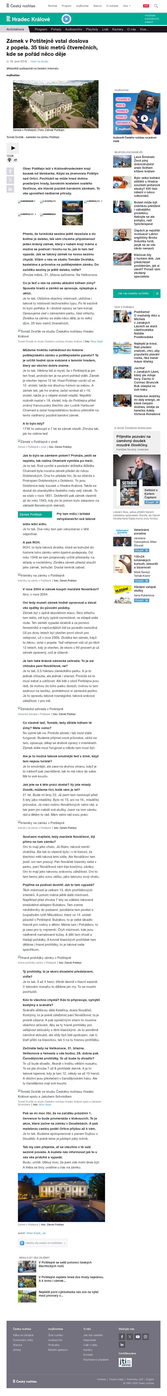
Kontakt (88, 1354)
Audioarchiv (152, 19)
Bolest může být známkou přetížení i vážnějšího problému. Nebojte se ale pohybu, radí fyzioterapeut (147, 213)
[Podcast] (9, 160)
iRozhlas (52, 6)
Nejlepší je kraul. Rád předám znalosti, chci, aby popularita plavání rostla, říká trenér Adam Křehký (146, 352)
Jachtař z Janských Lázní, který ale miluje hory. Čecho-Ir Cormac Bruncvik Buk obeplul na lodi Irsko (146, 378)
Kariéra (88, 1349)
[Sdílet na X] (10, 180)
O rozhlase (112, 6)
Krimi (119, 105)
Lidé (105, 29)
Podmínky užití (135, 1379)
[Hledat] (156, 6)
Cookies (101, 1379)
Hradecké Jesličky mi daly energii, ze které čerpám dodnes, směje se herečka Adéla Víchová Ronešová (147, 405)
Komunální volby (23, 1340)
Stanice (97, 6)
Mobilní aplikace (58, 1349)
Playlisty (92, 29)
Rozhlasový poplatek (96, 1359)
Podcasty (54, 1345)
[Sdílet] (15, 160)
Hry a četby (122, 99)
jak (44, 1233)
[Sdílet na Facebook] (10, 171)
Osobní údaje (116, 1379)
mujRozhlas (82, 6)
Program (66, 6)
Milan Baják (97, 341)
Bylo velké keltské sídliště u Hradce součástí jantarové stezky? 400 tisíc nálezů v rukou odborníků (147, 187)
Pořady (56, 29)
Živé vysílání (122, 123)
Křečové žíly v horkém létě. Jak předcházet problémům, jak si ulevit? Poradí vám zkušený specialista (147, 265)
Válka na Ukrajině (23, 1335)
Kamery (149, 22)
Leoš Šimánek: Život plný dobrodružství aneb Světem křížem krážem (144, 164)
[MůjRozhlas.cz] (13, 75)
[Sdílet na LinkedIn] (10, 189)
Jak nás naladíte (93, 1335)
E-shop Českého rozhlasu (133, 428)
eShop (17, 1349)
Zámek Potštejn (31, 514)
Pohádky (121, 111)
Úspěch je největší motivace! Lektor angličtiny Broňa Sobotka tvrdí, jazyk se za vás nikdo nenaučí (147, 239)
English (150, 1379)
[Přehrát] (13, 148)
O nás (131, 29)
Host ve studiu (39, 61)
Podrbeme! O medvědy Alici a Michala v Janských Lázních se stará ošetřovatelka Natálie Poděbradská (147, 324)
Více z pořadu (124, 307)
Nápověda (90, 1340)
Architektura (15, 29)
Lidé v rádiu (91, 1345)
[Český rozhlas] (21, 6)
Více (144, 29)
